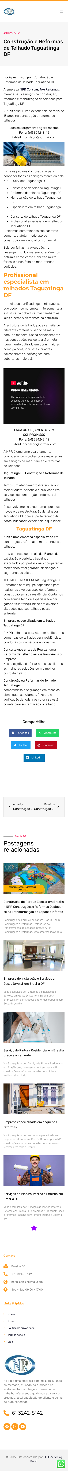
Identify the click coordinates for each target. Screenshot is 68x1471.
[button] (62, 11)
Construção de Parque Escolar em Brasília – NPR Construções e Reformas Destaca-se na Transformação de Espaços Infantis (33, 907)
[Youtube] (22, 1426)
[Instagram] (14, 1426)
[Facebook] (6, 1426)
